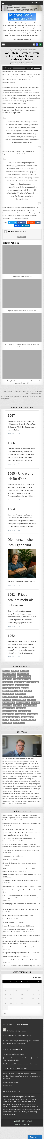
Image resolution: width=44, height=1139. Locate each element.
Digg (18, 225)
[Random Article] (37, 44)
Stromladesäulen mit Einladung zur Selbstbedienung (20, 880)
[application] (22, 68)
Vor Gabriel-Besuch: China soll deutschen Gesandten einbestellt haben (22, 56)
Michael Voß (15, 63)
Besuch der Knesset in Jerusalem (13, 926)
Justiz (31, 700)
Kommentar (8, 703)
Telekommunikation (11, 717)
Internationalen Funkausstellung (16, 786)
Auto (6, 671)
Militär (18, 705)
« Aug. (4, 1014)
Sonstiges (21, 714)
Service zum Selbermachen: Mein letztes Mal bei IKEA (20, 960)
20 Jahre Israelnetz (8, 922)
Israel (6, 700)
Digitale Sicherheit (22, 679)
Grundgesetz (26, 39)
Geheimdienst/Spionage (12, 691)
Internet (20, 694)
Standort (33, 714)
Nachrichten (16, 50)
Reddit (32, 222)
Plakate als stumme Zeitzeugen (13, 915)
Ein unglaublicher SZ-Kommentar (13, 829)
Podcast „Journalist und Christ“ (13, 1054)
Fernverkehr (22, 685)
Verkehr (15, 720)
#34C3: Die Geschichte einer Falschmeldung (17, 966)
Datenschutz (9, 676)
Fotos (25, 688)
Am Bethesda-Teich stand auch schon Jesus (17, 886)
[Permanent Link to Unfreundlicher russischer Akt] (22, 259)
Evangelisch (20, 682)
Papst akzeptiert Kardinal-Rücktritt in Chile (22, 311)
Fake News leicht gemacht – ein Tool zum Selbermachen (21, 823)
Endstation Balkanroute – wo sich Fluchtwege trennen (20, 947)
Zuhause (5, 860)
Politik (23, 50)
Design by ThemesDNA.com (22, 1124)
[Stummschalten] (32, 68)
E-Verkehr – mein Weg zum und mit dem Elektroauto (20, 1064)
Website (22, 237)
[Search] (34, 44)
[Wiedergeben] (5, 68)
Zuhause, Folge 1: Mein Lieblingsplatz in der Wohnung (20, 909)
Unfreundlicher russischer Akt (22, 277)
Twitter (13, 222)
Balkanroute (28, 789)
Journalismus (19, 700)
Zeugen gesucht (8, 856)
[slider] (37, 68)
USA (6, 720)
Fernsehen (8, 685)
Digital (7, 679)
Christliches (9, 674)
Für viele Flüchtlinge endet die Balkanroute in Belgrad (20, 863)
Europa (7, 682)
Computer (22, 674)
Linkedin (26, 225)
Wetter (7, 723)
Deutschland (23, 676)
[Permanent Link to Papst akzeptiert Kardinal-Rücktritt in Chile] (22, 293)
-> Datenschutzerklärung (11, 1082)
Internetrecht (26, 697)
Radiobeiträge (31, 50)
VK (39, 222)
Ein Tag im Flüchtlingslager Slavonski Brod (16, 953)
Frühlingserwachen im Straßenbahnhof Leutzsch (18, 935)
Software (8, 714)
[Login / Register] (40, 44)
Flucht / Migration (11, 688)
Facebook (22, 222)
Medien (7, 705)
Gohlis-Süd (10, 1031)
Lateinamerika (22, 703)
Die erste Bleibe (7, 919)
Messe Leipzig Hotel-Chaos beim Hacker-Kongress (19, 904)
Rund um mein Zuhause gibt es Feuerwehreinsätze (19, 890)
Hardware (8, 694)
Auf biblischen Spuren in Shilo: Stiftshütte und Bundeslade (21, 875)
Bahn (15, 671)
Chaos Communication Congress (13, 779)
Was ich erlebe (28, 720)
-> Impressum (7, 1086)
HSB (10, 50)
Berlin (24, 671)
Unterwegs (27, 717)
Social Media (24, 711)
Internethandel (10, 697)
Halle (27, 691)
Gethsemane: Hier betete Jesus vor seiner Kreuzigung (20, 850)
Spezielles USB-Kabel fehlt (11, 956)
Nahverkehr (9, 708)
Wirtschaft (19, 723)
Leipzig (35, 703)
